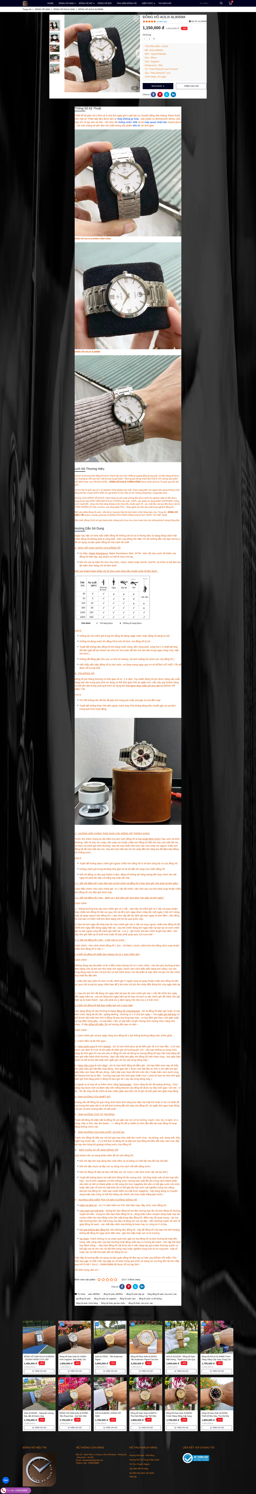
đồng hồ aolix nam (128, 1298)
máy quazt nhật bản (156, 122)
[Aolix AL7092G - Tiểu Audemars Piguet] (110, 1337)
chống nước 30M (127, 122)
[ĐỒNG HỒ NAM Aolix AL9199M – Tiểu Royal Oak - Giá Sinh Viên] (74, 1393)
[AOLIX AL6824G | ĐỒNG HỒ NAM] (110, 1393)
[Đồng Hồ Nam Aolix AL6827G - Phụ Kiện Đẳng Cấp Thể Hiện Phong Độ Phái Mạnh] (145, 1393)
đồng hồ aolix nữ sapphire (105, 1298)
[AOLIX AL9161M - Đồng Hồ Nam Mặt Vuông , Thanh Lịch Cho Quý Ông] (181, 1337)
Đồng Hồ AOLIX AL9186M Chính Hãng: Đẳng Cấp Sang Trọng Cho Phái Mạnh (216, 1359)
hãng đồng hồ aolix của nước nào (162, 1294)
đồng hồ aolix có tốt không (150, 1298)
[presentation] (66, 53)
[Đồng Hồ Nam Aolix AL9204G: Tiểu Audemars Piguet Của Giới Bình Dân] (145, 1337)
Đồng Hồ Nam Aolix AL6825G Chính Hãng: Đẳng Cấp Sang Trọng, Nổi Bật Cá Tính (179, 1416)
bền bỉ (136, 125)
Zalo (6, 1480)
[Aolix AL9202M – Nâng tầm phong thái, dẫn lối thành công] (39, 1393)
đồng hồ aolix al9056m (113, 1294)
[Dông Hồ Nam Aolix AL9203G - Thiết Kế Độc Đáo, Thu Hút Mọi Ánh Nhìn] (216, 1393)
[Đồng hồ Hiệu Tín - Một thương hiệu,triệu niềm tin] (33, 3)
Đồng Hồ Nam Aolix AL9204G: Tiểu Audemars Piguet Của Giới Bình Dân (144, 1359)
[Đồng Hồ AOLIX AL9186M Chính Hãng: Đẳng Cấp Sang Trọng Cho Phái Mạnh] (216, 1337)
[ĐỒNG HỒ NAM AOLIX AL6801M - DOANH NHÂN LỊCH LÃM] (39, 1337)
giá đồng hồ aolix (83, 1298)
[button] (54, 25)
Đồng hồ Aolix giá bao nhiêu (113, 1303)
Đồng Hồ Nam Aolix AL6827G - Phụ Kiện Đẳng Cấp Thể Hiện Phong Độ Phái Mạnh (144, 1416)
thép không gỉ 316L (128, 119)
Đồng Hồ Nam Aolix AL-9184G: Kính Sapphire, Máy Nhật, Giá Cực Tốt (73, 1359)
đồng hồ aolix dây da (135, 1294)
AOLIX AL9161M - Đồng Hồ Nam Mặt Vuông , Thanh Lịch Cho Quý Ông (180, 1359)
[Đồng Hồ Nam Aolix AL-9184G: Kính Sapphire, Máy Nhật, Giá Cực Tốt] (74, 1337)
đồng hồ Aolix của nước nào (140, 1303)
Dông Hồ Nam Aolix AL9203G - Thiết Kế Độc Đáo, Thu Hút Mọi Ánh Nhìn (215, 1416)
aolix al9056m (94, 1294)
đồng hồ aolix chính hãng (87, 1303)
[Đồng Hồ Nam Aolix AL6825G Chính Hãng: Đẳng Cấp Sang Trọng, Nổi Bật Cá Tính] (181, 1393)
